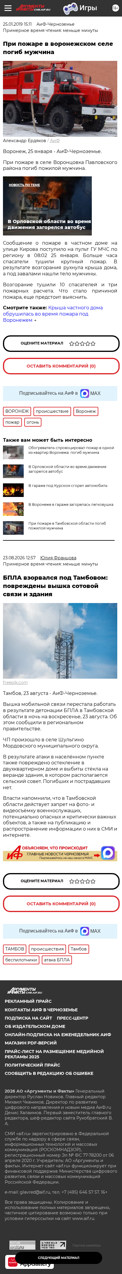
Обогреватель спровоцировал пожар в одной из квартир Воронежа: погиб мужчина (71, 450)
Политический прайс (32, 1065)
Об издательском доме (35, 1026)
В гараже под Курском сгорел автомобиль (67, 485)
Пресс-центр (72, 1018)
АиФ (55, 140)
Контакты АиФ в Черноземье (41, 1010)
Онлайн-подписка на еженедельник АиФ (58, 1034)
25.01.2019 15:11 (17, 24)
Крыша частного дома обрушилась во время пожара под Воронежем (53, 314)
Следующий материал (58, 1258)
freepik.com (15, 682)
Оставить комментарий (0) (61, 366)
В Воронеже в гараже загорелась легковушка (70, 504)
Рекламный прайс (28, 1001)
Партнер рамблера (87, 1245)
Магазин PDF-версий (31, 1043)
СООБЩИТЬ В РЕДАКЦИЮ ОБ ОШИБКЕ (49, 1073)
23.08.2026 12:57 (19, 557)
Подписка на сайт (28, 1018)
